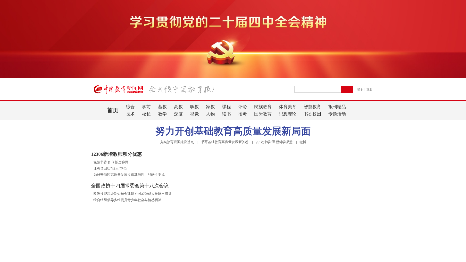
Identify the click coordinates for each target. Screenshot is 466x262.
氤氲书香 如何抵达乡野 (110, 162)
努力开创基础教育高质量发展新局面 (233, 131)
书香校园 (312, 114)
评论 (242, 106)
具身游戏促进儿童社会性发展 (115, 257)
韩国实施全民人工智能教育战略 (117, 238)
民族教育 (263, 106)
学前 (146, 106)
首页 (112, 110)
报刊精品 (337, 106)
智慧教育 (312, 106)
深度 (178, 114)
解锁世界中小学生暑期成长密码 (125, 217)
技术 (130, 114)
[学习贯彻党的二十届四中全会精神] (233, 76)
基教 (162, 106)
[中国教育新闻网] (155, 91)
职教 (194, 106)
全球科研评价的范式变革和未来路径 (130, 248)
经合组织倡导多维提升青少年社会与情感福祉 (127, 200)
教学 (162, 114)
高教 (178, 106)
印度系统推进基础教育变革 (113, 231)
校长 (146, 114)
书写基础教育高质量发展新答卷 (225, 142)
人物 (210, 114)
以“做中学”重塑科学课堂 (274, 142)
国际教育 (263, 114)
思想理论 (287, 114)
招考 (242, 114)
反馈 (454, 210)
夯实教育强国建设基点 (177, 142)
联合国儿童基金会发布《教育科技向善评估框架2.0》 (133, 206)
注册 (369, 89)
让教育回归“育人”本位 (110, 168)
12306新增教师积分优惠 (116, 154)
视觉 (194, 114)
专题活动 (337, 114)
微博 (303, 142)
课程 (226, 106)
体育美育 (287, 106)
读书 (226, 114)
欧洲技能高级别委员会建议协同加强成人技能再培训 (132, 194)
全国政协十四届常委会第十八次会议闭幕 (133, 185)
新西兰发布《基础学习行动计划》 (118, 225)
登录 (360, 89)
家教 (210, 106)
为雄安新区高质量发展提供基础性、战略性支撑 (129, 175)
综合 (130, 106)
